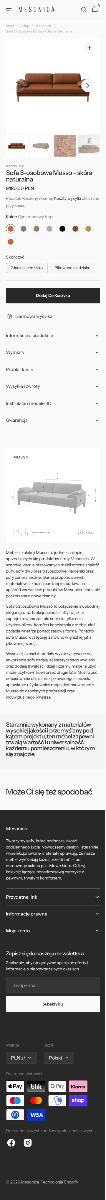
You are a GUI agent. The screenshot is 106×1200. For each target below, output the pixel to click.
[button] (8, 9)
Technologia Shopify (59, 1182)
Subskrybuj (50, 1004)
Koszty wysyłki (67, 198)
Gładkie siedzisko (29, 269)
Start (10, 26)
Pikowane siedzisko (74, 269)
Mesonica (43, 26)
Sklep (24, 26)
